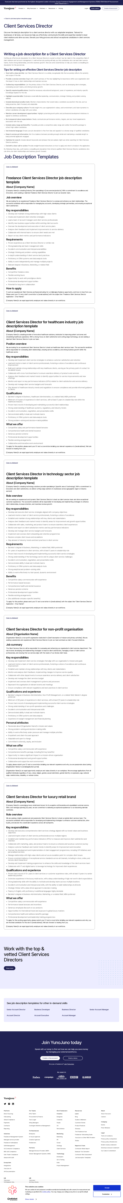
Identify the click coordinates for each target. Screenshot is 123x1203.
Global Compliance (9, 1119)
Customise (105, 1194)
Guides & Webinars (80, 1119)
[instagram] (9, 1104)
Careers (103, 1116)
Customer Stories (80, 1122)
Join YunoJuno (69, 1064)
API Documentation (9, 1171)
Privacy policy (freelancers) (109, 1142)
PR (57, 1139)
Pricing (61, 8)
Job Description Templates (83, 1157)
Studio (58, 1122)
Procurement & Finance (36, 1116)
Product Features (80, 1125)
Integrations (7, 1165)
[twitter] (5, 1104)
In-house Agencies (34, 1136)
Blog (76, 1116)
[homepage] (12, 1098)
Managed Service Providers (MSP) (39, 1150)
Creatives (59, 1119)
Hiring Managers (34, 1122)
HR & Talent (32, 1113)
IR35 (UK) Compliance (10, 1151)
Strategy (59, 1145)
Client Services (61, 1148)
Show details (29, 1199)
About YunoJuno (106, 1113)
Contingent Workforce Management (39, 1125)
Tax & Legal (32, 1119)
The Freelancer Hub (81, 1131)
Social (58, 1142)
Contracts (7, 1125)
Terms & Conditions (107, 1136)
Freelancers (32, 1142)
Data (58, 1162)
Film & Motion (60, 1128)
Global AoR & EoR (9, 1157)
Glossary (77, 1128)
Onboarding (7, 1116)
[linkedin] (13, 1104)
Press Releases (105, 1128)
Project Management (63, 1165)
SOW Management (9, 1145)
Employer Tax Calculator (82, 1151)
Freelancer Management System (13, 1136)
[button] (22, 8)
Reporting (7, 1128)
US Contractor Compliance (12, 1148)
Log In (86, 8)
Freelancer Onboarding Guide (83, 1134)
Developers (60, 1156)
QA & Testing (60, 1159)
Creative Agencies (34, 1139)
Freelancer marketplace (11, 1142)
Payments (7, 1122)
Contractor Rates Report (82, 1148)
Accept (107, 1188)
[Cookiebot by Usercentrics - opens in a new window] (12, 1199)
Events (103, 1125)
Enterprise (32, 1133)
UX (57, 1125)
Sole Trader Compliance (11, 1154)
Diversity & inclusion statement (110, 1147)
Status (77, 1140)
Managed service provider (11, 1139)
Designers (60, 1116)
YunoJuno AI (7, 1168)
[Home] (10, 8)
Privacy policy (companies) (109, 1139)
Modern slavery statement (108, 1145)
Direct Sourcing (8, 1113)
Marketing (60, 1136)
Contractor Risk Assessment (83, 1154)
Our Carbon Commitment (108, 1150)
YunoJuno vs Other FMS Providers (85, 1137)
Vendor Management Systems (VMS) (40, 1153)
